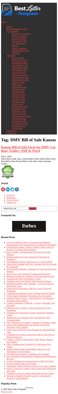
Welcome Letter (18, 94)
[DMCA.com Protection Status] (7, 178)
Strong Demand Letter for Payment (21, 364)
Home (9, 26)
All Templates (12, 31)
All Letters (11, 55)
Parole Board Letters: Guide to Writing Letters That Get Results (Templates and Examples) (30, 248)
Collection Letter (19, 111)
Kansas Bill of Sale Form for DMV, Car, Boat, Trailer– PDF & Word (28, 148)
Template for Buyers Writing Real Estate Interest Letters (30, 373)
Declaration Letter (19, 106)
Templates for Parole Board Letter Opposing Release (28, 281)
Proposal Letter (18, 89)
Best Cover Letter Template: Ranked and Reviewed (28, 274)
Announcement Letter (21, 116)
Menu (3, 22)
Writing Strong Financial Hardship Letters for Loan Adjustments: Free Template (28, 350)
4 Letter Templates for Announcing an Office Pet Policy (30, 361)
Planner (15, 46)
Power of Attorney (20, 36)
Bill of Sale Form (19, 41)
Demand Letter (18, 102)
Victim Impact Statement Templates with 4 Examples (28, 296)
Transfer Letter (18, 92)
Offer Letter (17, 85)
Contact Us (11, 133)
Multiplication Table (20, 51)
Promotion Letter (19, 119)
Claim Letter (17, 128)
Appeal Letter (18, 104)
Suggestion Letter (19, 121)
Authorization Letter (20, 77)
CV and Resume (19, 43)
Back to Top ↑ (7, 391)
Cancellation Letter (20, 65)
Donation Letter (18, 109)
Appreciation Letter (20, 80)
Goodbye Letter (18, 99)
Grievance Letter (19, 114)
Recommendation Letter (16, 29)
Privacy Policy (12, 200)
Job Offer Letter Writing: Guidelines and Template (27, 354)
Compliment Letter (20, 123)
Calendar (16, 53)
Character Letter (19, 72)
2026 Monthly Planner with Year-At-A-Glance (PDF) (29, 262)
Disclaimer (11, 131)
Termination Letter (20, 68)
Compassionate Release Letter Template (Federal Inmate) (30, 293)
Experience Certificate (21, 34)
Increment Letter (19, 126)
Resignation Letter (20, 63)
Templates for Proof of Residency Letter (23, 279)
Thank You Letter (19, 60)
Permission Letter (19, 87)
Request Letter (18, 58)
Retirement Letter (19, 70)
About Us (10, 195)
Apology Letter (18, 82)
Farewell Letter (18, 97)
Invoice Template (19, 48)
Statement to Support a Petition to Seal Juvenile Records (30, 276)
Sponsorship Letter (20, 75)
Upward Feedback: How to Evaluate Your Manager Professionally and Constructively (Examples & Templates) (31, 243)
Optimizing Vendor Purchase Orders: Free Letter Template (31, 366)
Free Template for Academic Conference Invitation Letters (31, 322)
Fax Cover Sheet (19, 38)
